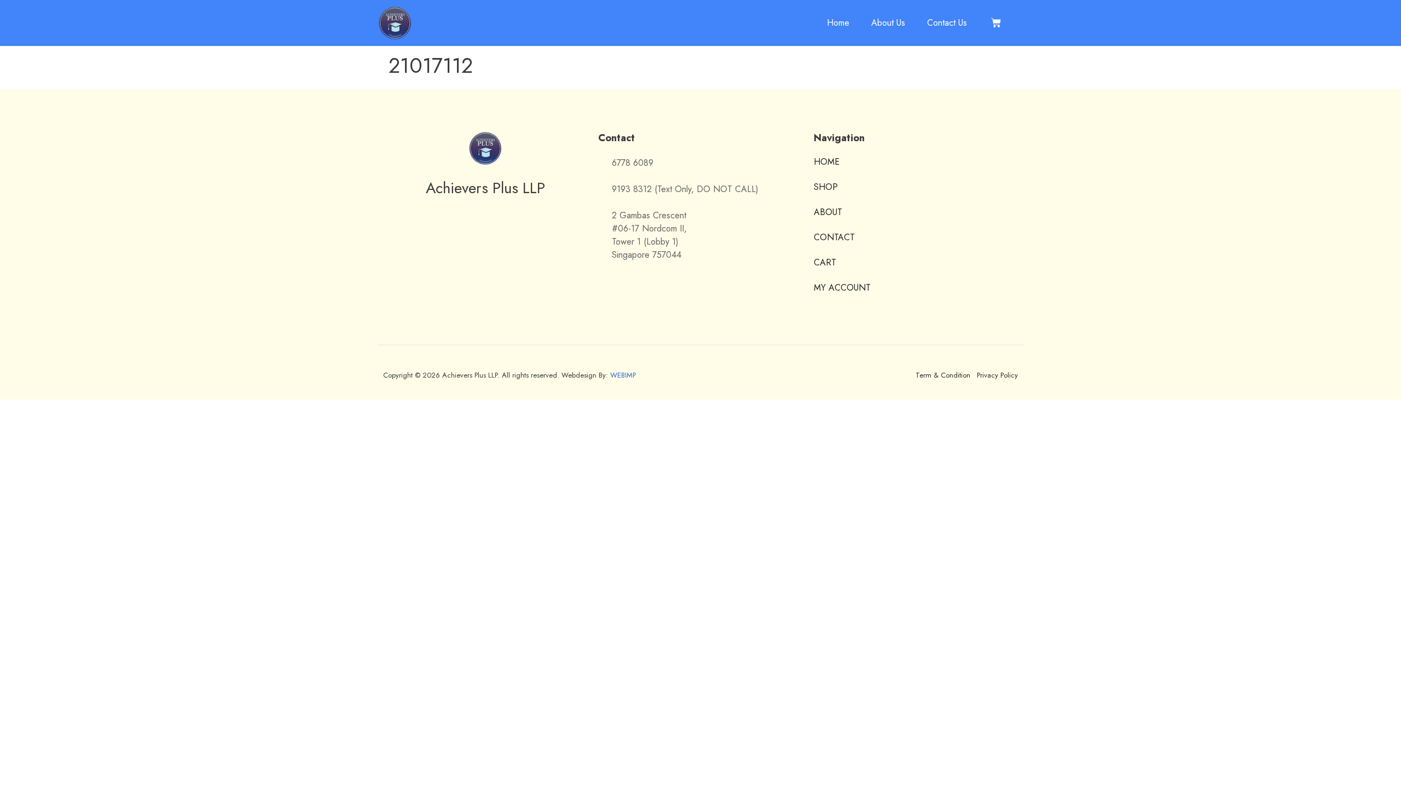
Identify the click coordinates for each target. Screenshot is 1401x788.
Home (838, 22)
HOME (827, 162)
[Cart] (996, 23)
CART (825, 262)
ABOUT (828, 212)
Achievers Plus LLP (485, 188)
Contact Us (947, 22)
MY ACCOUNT (842, 287)
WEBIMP (623, 375)
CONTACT (834, 237)
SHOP (826, 187)
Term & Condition (943, 375)
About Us (888, 22)
